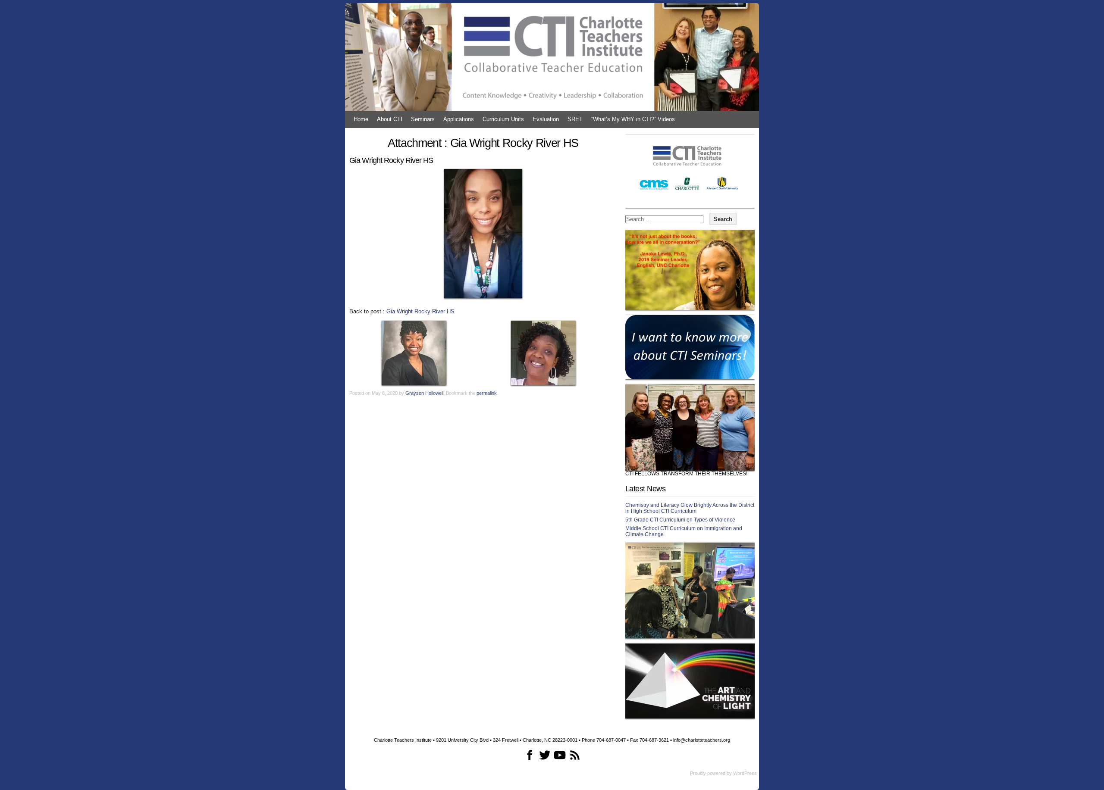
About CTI (389, 119)
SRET (575, 119)
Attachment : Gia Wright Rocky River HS (483, 143)
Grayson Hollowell (424, 393)
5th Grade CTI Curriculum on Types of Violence (680, 520)
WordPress (745, 773)
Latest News (645, 488)
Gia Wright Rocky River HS (420, 311)
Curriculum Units (503, 119)
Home (361, 119)
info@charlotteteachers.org (701, 740)
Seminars (423, 119)
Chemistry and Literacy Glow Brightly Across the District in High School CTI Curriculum (689, 508)
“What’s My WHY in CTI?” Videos (633, 119)
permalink (487, 393)
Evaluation (546, 119)
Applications (458, 119)
